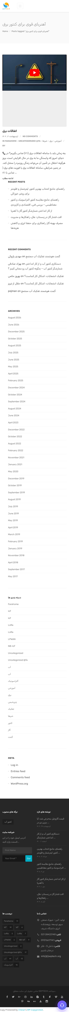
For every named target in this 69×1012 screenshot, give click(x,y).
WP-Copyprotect (35, 1009)
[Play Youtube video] (34, 73)
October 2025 (15, 338)
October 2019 (15, 485)
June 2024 (13, 415)
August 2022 (14, 443)
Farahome (11, 141)
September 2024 (16, 401)
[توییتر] (13, 997)
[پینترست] (22, 1001)
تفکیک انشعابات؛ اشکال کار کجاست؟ (44, 276)
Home (5, 31)
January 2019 (15, 548)
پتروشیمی (12, 702)
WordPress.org (19, 783)
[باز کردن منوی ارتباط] (62, 1005)
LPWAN (12, 639)
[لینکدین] (31, 997)
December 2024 (16, 387)
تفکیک (11, 709)
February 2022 (15, 450)
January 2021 (15, 464)
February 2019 (15, 541)
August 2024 (14, 408)
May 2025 (13, 366)
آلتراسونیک (13, 681)
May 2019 (13, 520)
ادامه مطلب (7, 178)
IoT (9, 611)
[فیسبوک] (7, 997)
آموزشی (58, 141)
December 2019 (16, 478)
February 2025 (15, 380)
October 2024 (15, 394)
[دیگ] (28, 1001)
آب (9, 667)
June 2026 (13, 324)
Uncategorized (15, 653)
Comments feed (20, 777)
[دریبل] (25, 997)
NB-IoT (11, 646)
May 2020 (13, 471)
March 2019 (14, 534)
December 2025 (16, 331)
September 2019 (16, 492)
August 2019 (14, 499)
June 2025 (13, 359)
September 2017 (16, 569)
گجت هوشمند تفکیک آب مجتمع (43, 256)
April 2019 (13, 527)
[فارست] (40, 1001)
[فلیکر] (34, 1001)
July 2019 (13, 506)
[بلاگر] (37, 997)
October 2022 (15, 436)
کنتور (10, 723)
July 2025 (13, 352)
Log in (14, 765)
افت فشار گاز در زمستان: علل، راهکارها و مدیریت (36, 217)
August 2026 (14, 317)
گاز (9, 730)
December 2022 (16, 429)
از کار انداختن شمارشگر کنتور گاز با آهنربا (31, 210)
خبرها (44, 141)
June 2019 (13, 513)
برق (51, 141)
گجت (10, 737)
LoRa (10, 625)
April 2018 (13, 562)
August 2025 (14, 345)
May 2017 (13, 576)
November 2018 (16, 555)
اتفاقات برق (9, 131)
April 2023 (13, 422)
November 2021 (16, 457)
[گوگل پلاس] (19, 997)
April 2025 (13, 373)
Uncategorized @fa (29, 141)
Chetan (21, 1009)
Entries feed (18, 771)
